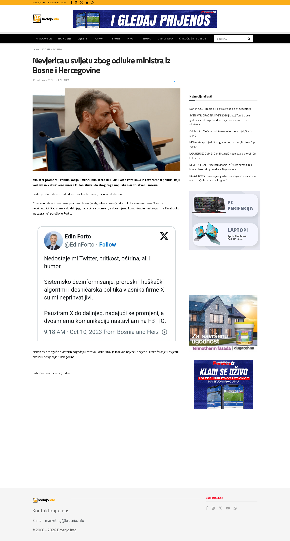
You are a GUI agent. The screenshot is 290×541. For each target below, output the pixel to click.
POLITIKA (58, 49)
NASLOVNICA (44, 38)
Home (36, 49)
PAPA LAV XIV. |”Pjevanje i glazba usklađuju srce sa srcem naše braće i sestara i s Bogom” (222, 178)
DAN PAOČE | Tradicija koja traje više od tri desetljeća (220, 109)
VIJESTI (82, 38)
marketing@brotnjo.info (64, 520)
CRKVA (99, 38)
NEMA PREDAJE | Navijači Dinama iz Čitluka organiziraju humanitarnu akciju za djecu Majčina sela (221, 167)
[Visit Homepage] (46, 18)
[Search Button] (249, 38)
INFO (130, 38)
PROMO (146, 38)
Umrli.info (165, 38)
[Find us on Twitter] (81, 2)
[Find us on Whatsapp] (92, 2)
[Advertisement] (223, 444)
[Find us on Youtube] (87, 2)
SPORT (116, 38)
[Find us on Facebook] (71, 2)
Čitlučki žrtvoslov (192, 38)
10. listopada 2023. (43, 80)
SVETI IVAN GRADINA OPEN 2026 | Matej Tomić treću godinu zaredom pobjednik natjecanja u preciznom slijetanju (219, 119)
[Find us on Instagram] (76, 2)
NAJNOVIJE (64, 38)
